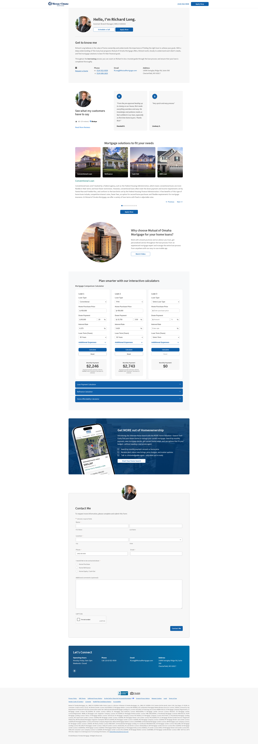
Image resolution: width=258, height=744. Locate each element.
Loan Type (83, 298)
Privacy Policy (73, 698)
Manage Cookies (157, 698)
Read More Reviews (82, 127)
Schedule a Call (104, 29)
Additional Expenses (87, 342)
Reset (93, 354)
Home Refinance (85, 568)
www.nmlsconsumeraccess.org (119, 732)
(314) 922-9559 (183, 4)
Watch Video (141, 254)
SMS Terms (82, 698)
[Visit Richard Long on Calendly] (76, 68)
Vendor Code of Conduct (76, 702)
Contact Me (176, 628)
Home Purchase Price (87, 306)
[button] (87, 162)
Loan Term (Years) (85, 333)
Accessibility (117, 702)
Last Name (133, 530)
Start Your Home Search (131, 461)
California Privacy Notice (95, 698)
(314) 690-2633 (102, 73)
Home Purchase (84, 564)
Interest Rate (83, 324)
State (131, 543)
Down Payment (84, 315)
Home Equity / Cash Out (87, 571)
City (77, 543)
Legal (165, 698)
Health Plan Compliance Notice (102, 702)
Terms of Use (173, 698)
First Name (79, 530)
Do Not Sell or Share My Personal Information (117, 698)
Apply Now (200, 4)
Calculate (92, 350)
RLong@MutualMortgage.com (125, 70)
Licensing (88, 702)
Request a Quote (81, 71)
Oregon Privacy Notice (143, 698)
